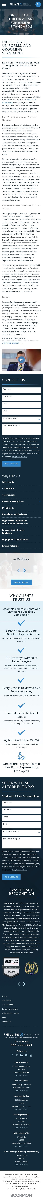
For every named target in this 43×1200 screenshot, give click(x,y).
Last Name (7, 396)
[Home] (20, 4)
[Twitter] (17, 1055)
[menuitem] (15, 482)
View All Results (21, 582)
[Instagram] (31, 1055)
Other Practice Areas (10, 1013)
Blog (4, 1017)
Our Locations (7, 1004)
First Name (7, 389)
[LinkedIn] (21, 1055)
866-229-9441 (21, 1044)
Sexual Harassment (10, 1009)
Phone (5, 404)
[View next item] (24, 570)
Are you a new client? (11, 418)
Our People (6, 1000)
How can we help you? (11, 425)
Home (4, 996)
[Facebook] (12, 1055)
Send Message (11, 464)
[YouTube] (26, 1055)
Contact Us (6, 1021)
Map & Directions (21, 1075)
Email (5, 411)
